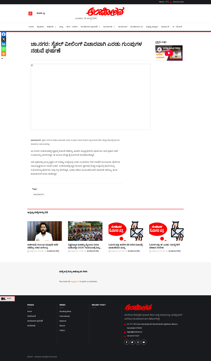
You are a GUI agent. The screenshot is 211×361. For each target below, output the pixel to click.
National (63, 321)
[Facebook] (3, 34)
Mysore (62, 325)
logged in (75, 281)
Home (29, 311)
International (65, 316)
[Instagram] (138, 342)
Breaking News (65, 311)
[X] (3, 39)
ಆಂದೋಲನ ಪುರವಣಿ (35, 321)
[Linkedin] (3, 44)
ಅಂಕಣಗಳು (31, 325)
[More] (3, 53)
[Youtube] (143, 342)
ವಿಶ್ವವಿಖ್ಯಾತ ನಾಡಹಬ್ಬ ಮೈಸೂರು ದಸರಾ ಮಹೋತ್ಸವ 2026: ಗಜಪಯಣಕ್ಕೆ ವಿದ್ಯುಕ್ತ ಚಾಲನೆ (84, 247)
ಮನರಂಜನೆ (31, 316)
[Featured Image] (44, 231)
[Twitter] (132, 342)
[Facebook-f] (126, 342)
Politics (62, 330)
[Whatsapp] (3, 48)
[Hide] (2, 58)
